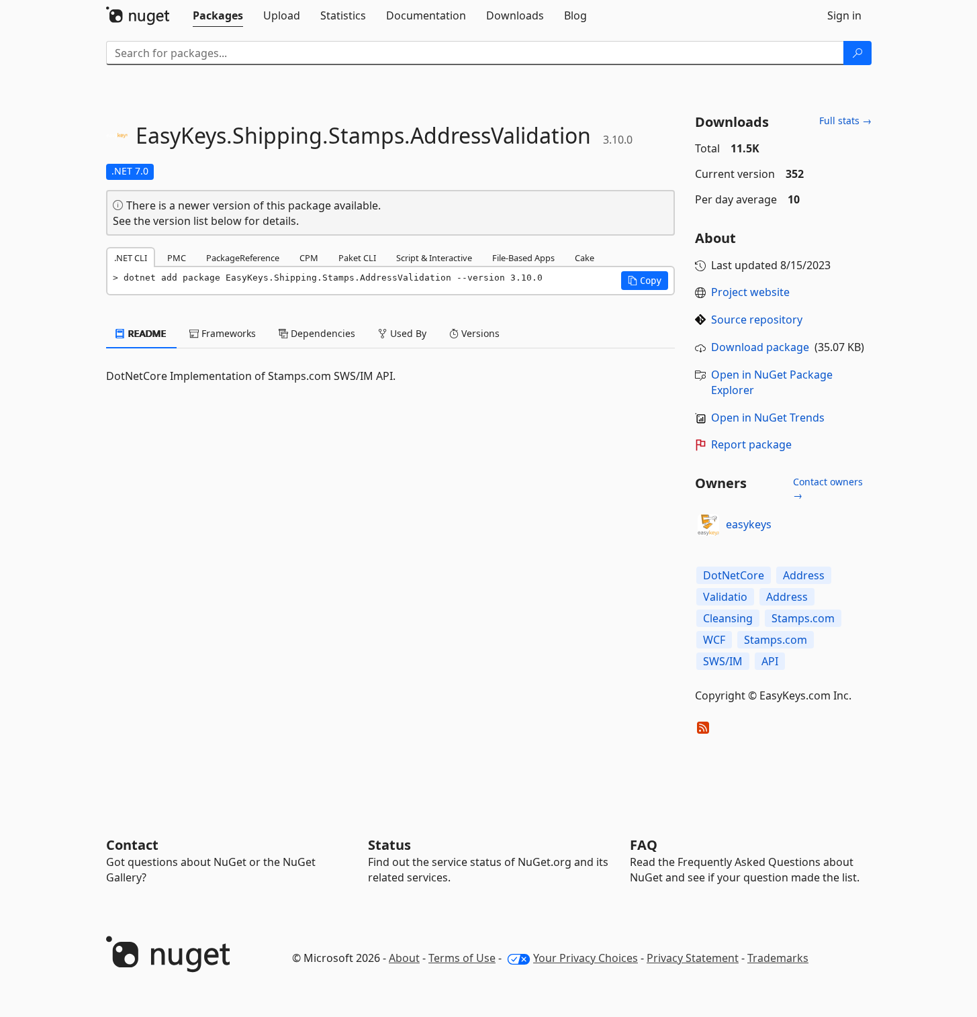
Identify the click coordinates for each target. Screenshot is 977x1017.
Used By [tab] (406, 333)
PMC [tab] (176, 258)
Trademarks (777, 958)
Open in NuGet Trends (768, 417)
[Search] (857, 53)
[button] (644, 280)
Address (804, 575)
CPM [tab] (308, 258)
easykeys (749, 524)
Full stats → (845, 120)
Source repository (756, 319)
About (404, 958)
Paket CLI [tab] (357, 258)
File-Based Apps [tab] (523, 258)
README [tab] (146, 333)
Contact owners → (828, 488)
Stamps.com (803, 618)
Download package (760, 347)
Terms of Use (462, 958)
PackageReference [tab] (242, 258)
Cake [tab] (584, 258)
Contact (132, 845)
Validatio (725, 596)
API (769, 661)
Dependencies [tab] (321, 333)
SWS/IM (723, 661)
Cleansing (728, 618)
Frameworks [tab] (227, 333)
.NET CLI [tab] (130, 258)
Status (389, 845)
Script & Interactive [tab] (434, 258)
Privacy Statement (693, 958)
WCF (714, 639)
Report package (751, 444)
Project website (750, 292)
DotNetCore (733, 575)
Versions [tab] (479, 333)
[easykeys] (708, 525)
